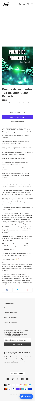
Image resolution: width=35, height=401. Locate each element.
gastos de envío (9, 103)
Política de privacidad (10, 322)
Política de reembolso (10, 317)
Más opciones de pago (17, 121)
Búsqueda (7, 308)
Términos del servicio (10, 312)
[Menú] (32, 4)
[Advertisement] (17, 26)
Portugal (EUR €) (17, 373)
